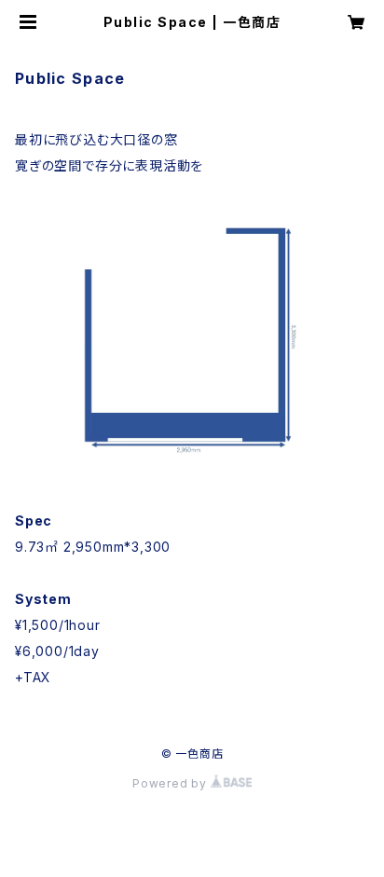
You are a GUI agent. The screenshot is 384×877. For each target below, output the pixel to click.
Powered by (171, 783)
